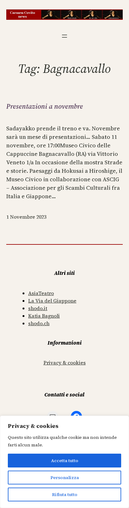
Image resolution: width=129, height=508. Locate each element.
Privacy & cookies (65, 362)
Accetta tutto (64, 460)
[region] (64, 462)
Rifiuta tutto (64, 494)
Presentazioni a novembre (44, 106)
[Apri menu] (64, 36)
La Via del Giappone (52, 300)
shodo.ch (38, 323)
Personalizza (64, 477)
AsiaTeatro (41, 293)
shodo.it (37, 308)
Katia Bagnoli (44, 315)
